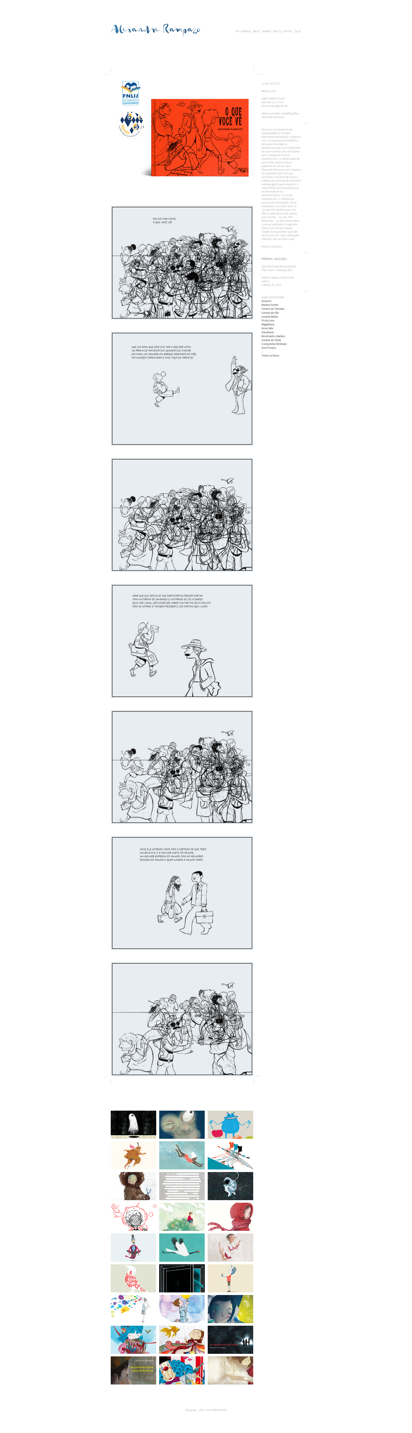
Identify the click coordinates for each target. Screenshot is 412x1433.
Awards (266, 31)
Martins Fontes (270, 305)
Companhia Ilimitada (274, 344)
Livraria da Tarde (272, 340)
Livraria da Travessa (273, 309)
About (256, 31)
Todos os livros (270, 355)
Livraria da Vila (270, 313)
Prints (277, 31)
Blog (298, 31)
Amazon (266, 301)
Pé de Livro (268, 320)
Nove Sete (268, 328)
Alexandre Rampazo (155, 29)
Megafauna (268, 324)
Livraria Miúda (270, 316)
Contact (288, 31)
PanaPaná (268, 332)
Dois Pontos (269, 348)
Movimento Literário (273, 336)
